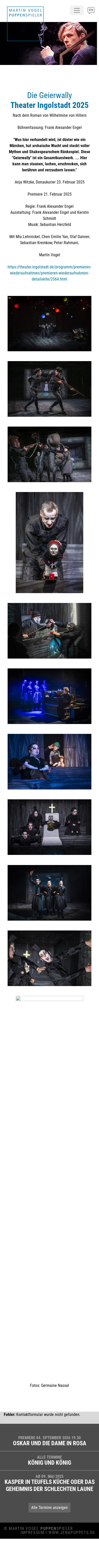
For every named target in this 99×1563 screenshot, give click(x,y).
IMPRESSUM (32, 1532)
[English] (91, 12)
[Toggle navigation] (77, 10)
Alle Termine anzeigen (49, 1507)
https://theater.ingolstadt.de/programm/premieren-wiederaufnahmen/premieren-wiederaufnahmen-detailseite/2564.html (49, 273)
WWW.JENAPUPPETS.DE (71, 1532)
